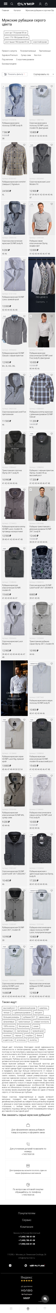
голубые (29, 1035)
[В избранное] (24, 86)
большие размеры (11, 1017)
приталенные (22, 1031)
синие (35, 1026)
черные (18, 1035)
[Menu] (5, 3)
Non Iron (37, 55)
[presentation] (28, 656)
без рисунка (24, 1026)
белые (39, 1035)
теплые (6, 1013)
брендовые (8, 1031)
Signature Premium (10, 55)
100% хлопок (9, 1026)
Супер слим (26, 55)
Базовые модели (9, 64)
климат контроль (41, 1022)
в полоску (21, 1040)
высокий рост (9, 1008)
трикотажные (24, 1022)
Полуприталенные (28, 51)
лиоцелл (38, 1013)
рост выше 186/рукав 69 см (17, 42)
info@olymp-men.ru (26, 1258)
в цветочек (8, 1040)
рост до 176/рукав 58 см (15, 33)
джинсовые (44, 1017)
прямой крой (38, 1031)
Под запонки (7, 59)
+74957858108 (28, 1154)
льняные (7, 1035)
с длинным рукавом (22, 1013)
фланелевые (8, 1022)
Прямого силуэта (9, 51)
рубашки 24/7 (29, 1017)
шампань (43, 1008)
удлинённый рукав (27, 1008)
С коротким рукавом (25, 59)
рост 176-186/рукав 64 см (16, 37)
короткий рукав (40, 42)
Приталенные (45, 51)
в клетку (33, 1040)
